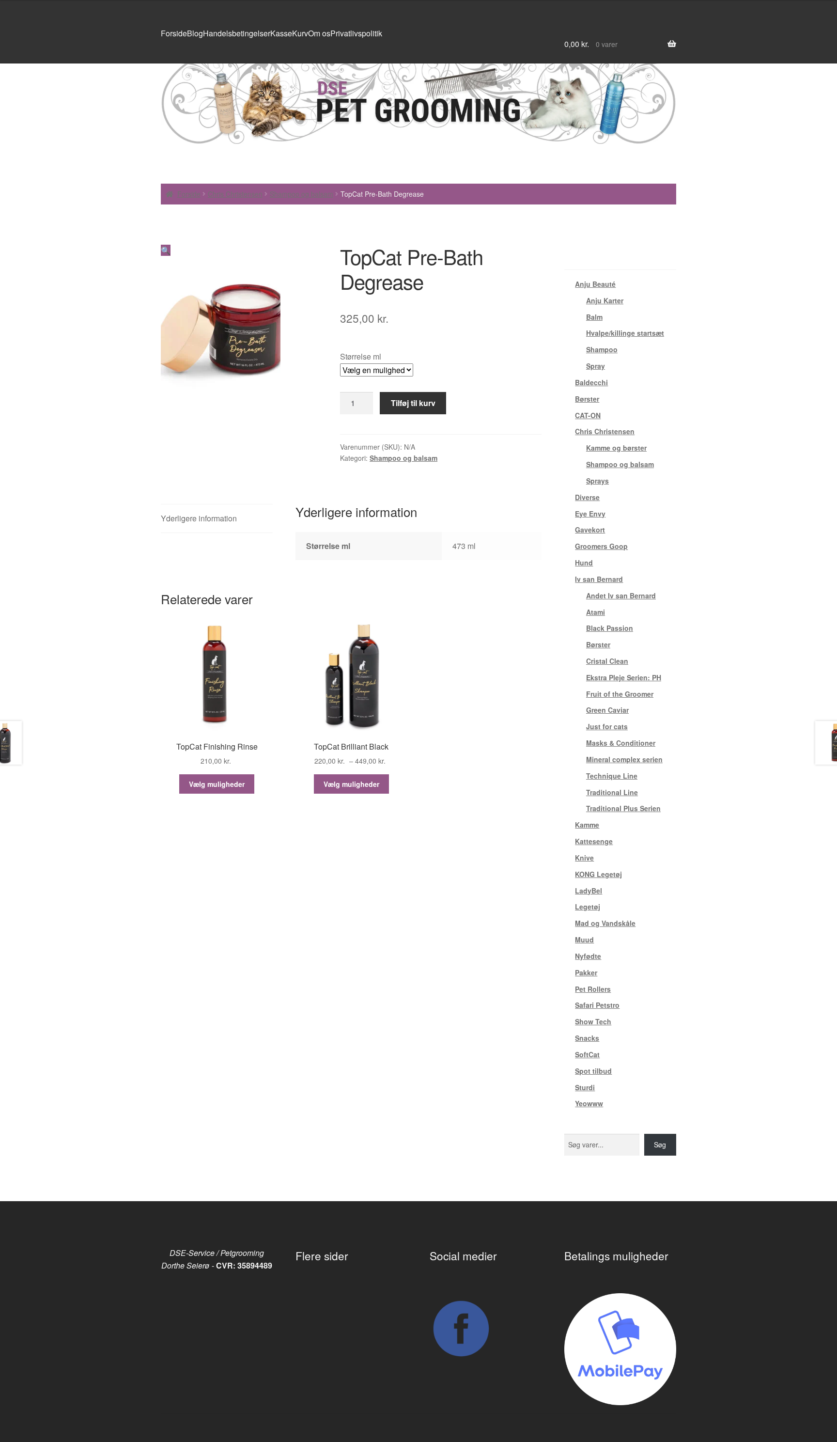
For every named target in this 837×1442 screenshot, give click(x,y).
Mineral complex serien (624, 759)
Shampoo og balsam (301, 194)
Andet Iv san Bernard (621, 595)
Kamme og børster (616, 448)
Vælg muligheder (217, 784)
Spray (595, 366)
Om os (319, 33)
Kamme (587, 825)
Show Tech (593, 1021)
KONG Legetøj (598, 874)
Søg (660, 1144)
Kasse (281, 33)
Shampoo (602, 349)
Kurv (300, 33)
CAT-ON (588, 415)
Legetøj (587, 906)
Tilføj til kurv (413, 402)
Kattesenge (594, 841)
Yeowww (589, 1103)
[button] (165, 250)
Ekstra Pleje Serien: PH (623, 677)
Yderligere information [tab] (199, 518)
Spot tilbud (593, 1071)
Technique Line (611, 776)
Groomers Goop (601, 546)
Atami (595, 612)
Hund (584, 562)
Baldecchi (591, 382)
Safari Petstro (597, 1005)
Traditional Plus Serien (623, 808)
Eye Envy (590, 513)
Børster (587, 399)
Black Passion (609, 628)
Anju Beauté (595, 284)
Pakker (586, 972)
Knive (584, 857)
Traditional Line (612, 792)
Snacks (587, 1038)
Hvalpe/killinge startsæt (625, 333)
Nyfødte (588, 956)
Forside (174, 33)
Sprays (597, 481)
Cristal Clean (607, 661)
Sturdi (585, 1087)
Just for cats (607, 726)
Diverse (587, 497)
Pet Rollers (593, 989)
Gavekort (590, 529)
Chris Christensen (235, 194)
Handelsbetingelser (236, 33)
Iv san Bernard (599, 579)
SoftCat (587, 1054)
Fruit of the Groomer (619, 694)
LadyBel (588, 890)
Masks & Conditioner (620, 743)
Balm (594, 317)
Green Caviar (607, 710)
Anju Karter (604, 300)
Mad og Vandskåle (605, 923)
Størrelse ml (360, 356)
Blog (195, 33)
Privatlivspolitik (356, 33)
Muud (584, 939)
